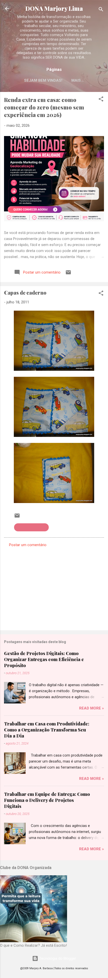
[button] (101, 100)
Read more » (91, 708)
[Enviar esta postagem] (68, 274)
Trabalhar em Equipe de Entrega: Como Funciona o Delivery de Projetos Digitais (47, 800)
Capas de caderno (31, 527)
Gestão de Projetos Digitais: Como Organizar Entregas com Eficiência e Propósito (44, 659)
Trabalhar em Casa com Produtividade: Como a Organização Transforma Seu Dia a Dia (46, 730)
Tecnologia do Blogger (57, 958)
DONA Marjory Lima (54, 8)
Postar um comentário (27, 545)
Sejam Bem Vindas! (43, 80)
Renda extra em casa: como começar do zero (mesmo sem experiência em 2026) (44, 107)
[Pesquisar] (101, 10)
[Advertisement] (54, 587)
